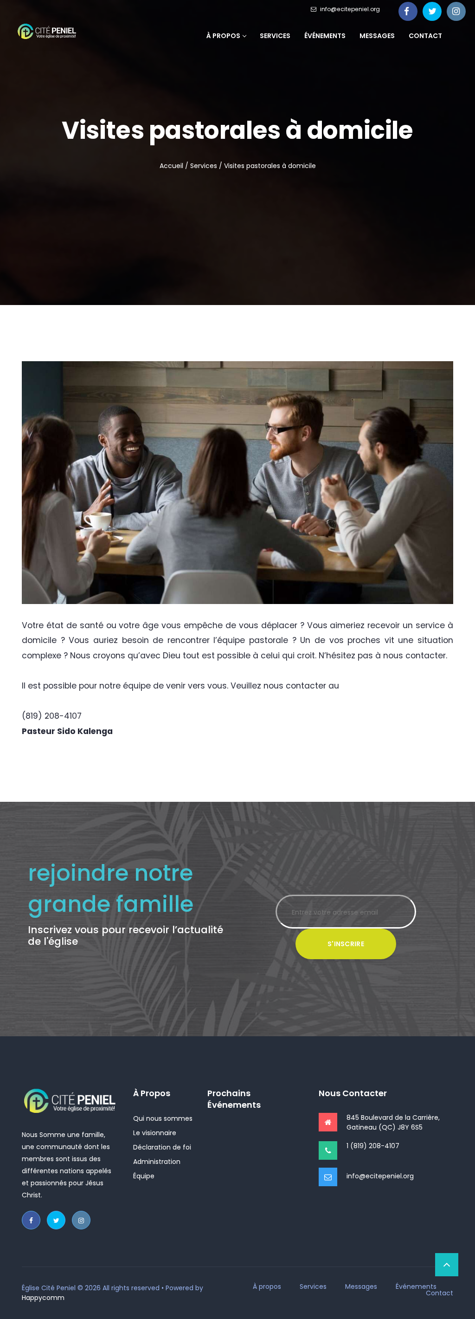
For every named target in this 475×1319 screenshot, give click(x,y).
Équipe (143, 1176)
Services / (206, 165)
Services (275, 35)
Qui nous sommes (163, 1118)
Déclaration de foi (162, 1147)
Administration (156, 1161)
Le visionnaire (154, 1132)
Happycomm (43, 1297)
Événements (325, 35)
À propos (223, 35)
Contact (425, 35)
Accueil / (174, 165)
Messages (377, 35)
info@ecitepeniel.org (350, 9)
